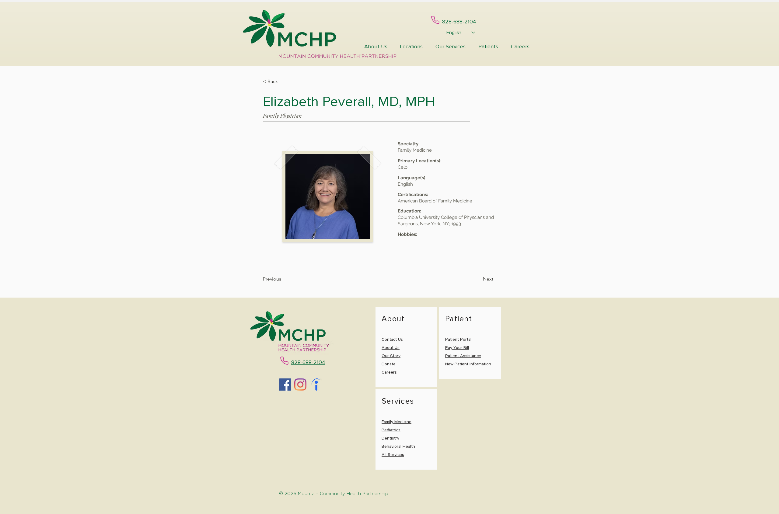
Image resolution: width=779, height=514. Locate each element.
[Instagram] (300, 384)
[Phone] (435, 20)
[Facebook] (285, 384)
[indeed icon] (315, 384)
